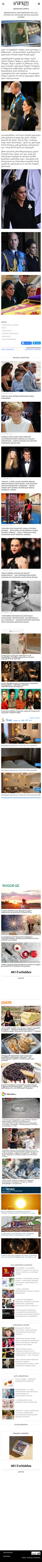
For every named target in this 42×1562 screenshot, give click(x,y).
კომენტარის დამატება (33, 349)
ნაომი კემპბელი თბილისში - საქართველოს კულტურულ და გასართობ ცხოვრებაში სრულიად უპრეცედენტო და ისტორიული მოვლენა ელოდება (27, 1314)
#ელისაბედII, (7, 331)
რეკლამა (6, 1556)
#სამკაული (6, 336)
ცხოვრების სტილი (21, 9)
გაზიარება (28, 343)
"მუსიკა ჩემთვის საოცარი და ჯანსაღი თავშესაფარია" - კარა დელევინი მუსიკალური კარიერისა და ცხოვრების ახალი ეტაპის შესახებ (19, 575)
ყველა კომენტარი (7, 349)
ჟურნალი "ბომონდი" (21, 1433)
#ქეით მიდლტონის (9, 339)
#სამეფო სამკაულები (10, 333)
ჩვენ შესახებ (8, 1552)
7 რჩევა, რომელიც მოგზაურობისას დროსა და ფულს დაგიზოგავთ (27, 1291)
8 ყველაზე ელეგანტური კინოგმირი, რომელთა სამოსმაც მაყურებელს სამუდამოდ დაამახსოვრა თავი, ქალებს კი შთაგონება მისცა (27, 1304)
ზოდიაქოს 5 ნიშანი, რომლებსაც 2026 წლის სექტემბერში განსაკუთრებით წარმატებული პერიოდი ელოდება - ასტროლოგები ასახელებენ (27, 1415)
